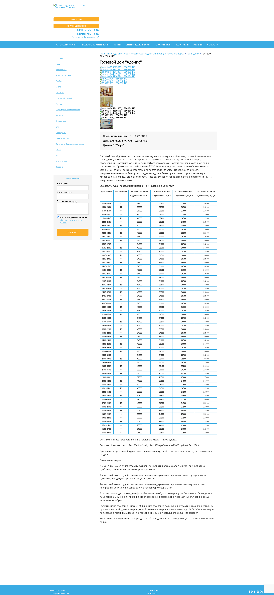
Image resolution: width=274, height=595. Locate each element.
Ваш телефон (64, 192)
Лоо (57, 155)
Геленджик (60, 104)
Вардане (59, 167)
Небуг (58, 64)
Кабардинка (61, 132)
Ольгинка (60, 92)
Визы (117, 44)
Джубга (59, 81)
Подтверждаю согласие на (73, 220)
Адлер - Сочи (61, 161)
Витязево (60, 115)
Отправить (73, 232)
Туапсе (58, 150)
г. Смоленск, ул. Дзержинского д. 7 (84, 37)
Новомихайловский (64, 98)
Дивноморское (62, 138)
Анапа (58, 87)
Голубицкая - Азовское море (68, 110)
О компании (164, 44)
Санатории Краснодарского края (70, 144)
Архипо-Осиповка (63, 75)
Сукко (58, 127)
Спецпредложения (138, 44)
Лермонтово (61, 121)
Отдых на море (65, 44)
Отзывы (198, 44)
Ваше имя (62, 183)
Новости (212, 44)
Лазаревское (61, 69)
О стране (59, 58)
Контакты (182, 44)
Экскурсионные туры (95, 44)
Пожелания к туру (67, 201)
